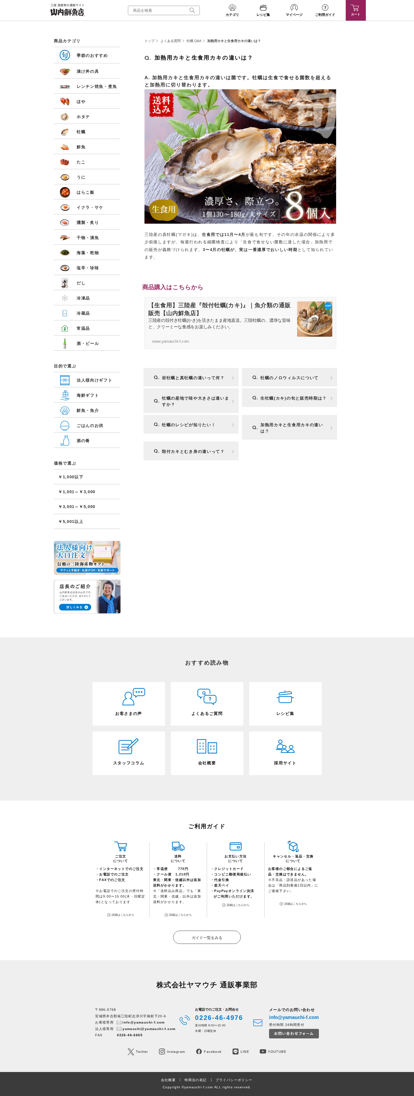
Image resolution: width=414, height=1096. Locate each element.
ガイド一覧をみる (207, 938)
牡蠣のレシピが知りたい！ (189, 425)
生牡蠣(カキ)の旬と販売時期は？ (293, 398)
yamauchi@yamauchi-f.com (148, 1029)
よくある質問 (171, 41)
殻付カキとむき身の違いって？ (193, 451)
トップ (149, 41)
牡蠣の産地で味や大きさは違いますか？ (195, 401)
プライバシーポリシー (234, 1080)
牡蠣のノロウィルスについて (289, 378)
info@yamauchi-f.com (143, 1022)
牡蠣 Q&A (194, 41)
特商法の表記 (195, 1080)
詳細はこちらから (123, 914)
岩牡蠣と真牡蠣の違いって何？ (193, 378)
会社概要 (168, 1080)
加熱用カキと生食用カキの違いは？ (291, 428)
